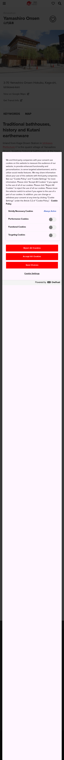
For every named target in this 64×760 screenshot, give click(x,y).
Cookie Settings (32, 273)
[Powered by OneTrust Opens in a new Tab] (47, 283)
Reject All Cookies (32, 248)
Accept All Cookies (32, 256)
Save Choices (32, 265)
